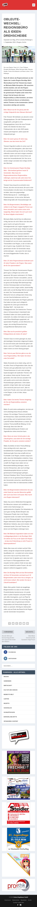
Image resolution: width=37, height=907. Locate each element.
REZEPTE (6, 703)
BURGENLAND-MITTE (10, 717)
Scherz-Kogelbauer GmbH (20, 897)
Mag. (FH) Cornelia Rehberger (22, 40)
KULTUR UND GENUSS (10, 690)
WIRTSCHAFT (8, 685)
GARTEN (6, 699)
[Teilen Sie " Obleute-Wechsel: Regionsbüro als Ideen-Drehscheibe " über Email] (24, 623)
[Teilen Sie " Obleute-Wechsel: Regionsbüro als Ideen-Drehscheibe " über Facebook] (9, 623)
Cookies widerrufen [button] (18, 902)
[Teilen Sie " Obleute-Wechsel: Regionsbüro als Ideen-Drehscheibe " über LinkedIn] (20, 623)
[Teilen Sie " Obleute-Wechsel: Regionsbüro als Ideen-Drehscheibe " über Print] (27, 623)
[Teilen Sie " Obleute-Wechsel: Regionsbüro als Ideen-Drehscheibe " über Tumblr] (16, 623)
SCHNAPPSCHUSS (9, 712)
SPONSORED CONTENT (11, 721)
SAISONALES (8, 708)
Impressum (7, 900)
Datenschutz (15, 900)
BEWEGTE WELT (9, 694)
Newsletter (24, 900)
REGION (6, 676)
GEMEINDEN (7, 681)
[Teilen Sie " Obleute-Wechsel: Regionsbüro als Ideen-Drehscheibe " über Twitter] (13, 623)
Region (19, 42)
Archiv (24, 42)
